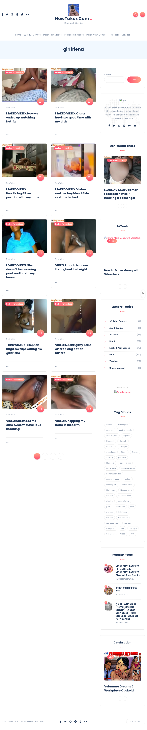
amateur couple (125, 430)
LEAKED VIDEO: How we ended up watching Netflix (22, 117)
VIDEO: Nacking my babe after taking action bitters (73, 349)
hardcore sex (125, 463)
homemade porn (128, 468)
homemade (111, 468)
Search (108, 74)
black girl (110, 441)
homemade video (113, 474)
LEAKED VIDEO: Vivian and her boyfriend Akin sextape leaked (72, 193)
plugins (109, 501)
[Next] (125, 206)
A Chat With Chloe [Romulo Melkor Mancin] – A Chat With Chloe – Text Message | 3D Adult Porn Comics (127, 611)
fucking (109, 457)
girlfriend (122, 457)
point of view (123, 501)
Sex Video (110, 534)
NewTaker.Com (73, 18)
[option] (122, 178)
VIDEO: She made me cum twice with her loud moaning (23, 425)
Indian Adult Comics (96, 34)
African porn (123, 425)
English (135, 452)
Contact (125, 34)
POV (132, 507)
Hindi (112, 341)
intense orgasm (112, 479)
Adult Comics (116, 328)
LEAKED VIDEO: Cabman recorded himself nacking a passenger (121, 194)
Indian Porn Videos (52, 34)
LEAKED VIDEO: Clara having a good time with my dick (73, 117)
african (109, 425)
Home (18, 34)
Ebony (123, 452)
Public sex (122, 512)
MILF (111, 354)
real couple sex (112, 523)
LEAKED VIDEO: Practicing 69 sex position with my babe (22, 193)
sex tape (133, 528)
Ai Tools (115, 34)
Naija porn (110, 490)
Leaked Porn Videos (74, 34)
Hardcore (110, 463)
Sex (122, 528)
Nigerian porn (126, 490)
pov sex (109, 512)
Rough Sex (110, 528)
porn (108, 507)
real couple (122, 517)
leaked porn (111, 485)
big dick (126, 435)
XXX (132, 534)
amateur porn (111, 435)
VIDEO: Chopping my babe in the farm (70, 423)
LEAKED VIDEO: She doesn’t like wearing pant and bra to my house (21, 271)
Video (122, 534)
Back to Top (137, 721)
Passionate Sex (124, 495)
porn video (120, 507)
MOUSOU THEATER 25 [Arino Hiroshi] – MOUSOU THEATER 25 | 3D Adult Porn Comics (128, 571)
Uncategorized (116, 368)
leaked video (127, 485)
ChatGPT (109, 446)
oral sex (109, 495)
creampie (123, 446)
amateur (109, 430)
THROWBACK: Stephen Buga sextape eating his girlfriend (24, 349)
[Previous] (120, 206)
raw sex (109, 517)
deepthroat (111, 452)
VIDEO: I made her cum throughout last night (71, 267)
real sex (127, 523)
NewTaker (10, 107)
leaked (127, 479)
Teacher (113, 361)
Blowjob (123, 441)
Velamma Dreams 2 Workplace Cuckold (119, 688)
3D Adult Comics (32, 34)
